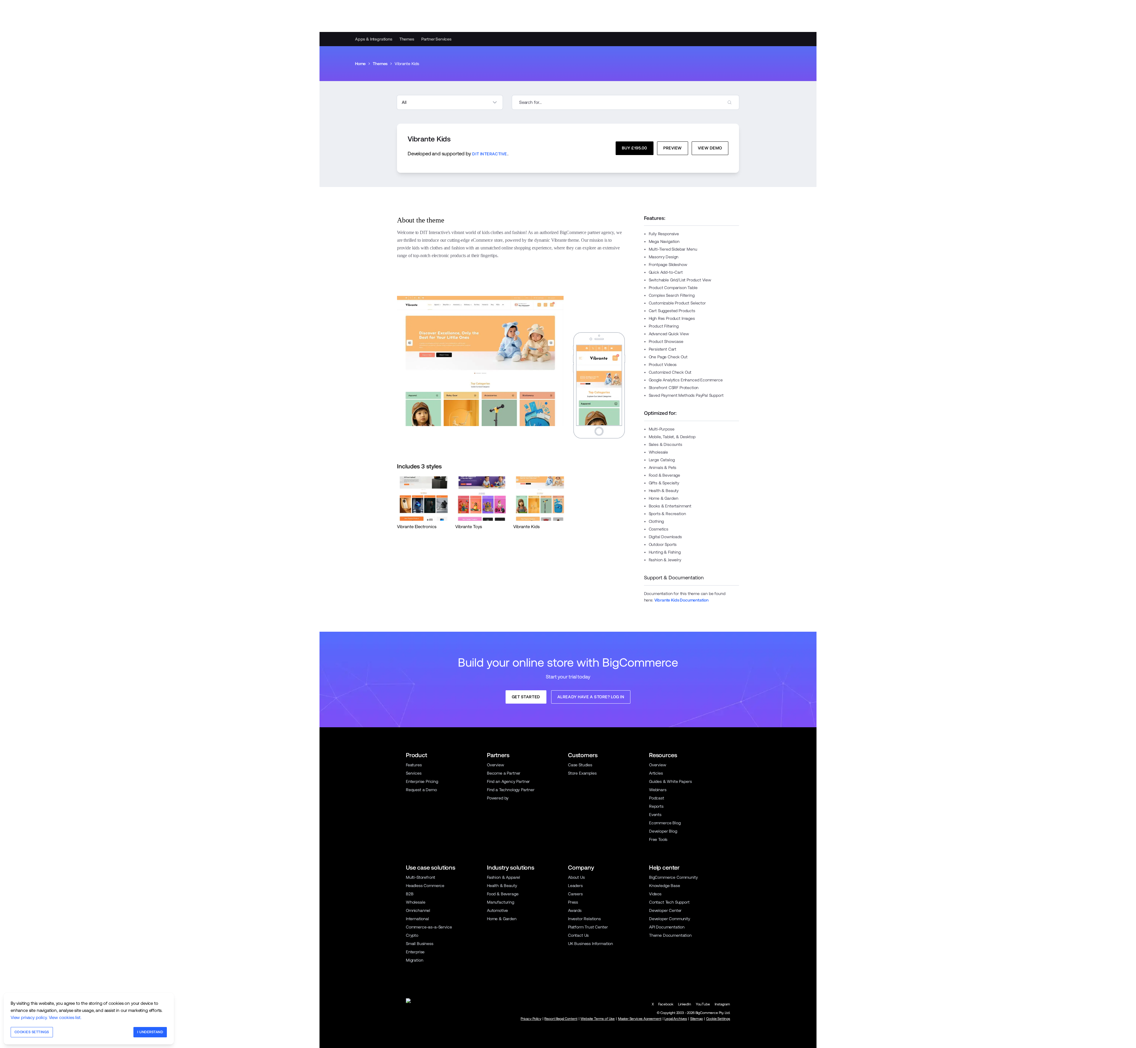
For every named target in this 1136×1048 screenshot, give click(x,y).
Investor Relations (584, 918)
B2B (410, 893)
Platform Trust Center (588, 927)
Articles (656, 773)
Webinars (658, 789)
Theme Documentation (670, 935)
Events (655, 814)
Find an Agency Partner (508, 781)
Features (414, 764)
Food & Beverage (502, 893)
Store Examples (582, 773)
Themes (406, 39)
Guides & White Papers (670, 781)
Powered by (498, 798)
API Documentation (667, 927)
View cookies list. (65, 1017)
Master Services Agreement (639, 1019)
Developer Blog (663, 831)
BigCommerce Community (673, 877)
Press (573, 902)
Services (414, 773)
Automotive (497, 910)
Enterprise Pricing (422, 781)
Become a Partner (503, 773)
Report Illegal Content (560, 1019)
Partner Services (436, 39)
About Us (576, 877)
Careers (575, 893)
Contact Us (578, 935)
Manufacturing (500, 902)
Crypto (412, 935)
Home (360, 63)
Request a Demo (421, 789)
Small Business (419, 943)
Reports (656, 806)
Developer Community (669, 918)
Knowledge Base (664, 885)
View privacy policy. (29, 1017)
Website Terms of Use (597, 1019)
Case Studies (580, 764)
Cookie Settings (718, 1019)
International (417, 918)
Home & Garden (502, 918)
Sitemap (696, 1019)
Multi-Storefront (420, 877)
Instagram (722, 1004)
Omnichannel (418, 910)
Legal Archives (675, 1019)
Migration (414, 960)
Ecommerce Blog (665, 822)
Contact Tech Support (669, 902)
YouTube (703, 1004)
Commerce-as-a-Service (429, 927)
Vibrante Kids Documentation (681, 600)
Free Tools (658, 839)
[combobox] (625, 102)
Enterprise (415, 951)
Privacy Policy (531, 1019)
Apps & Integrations (373, 39)
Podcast (656, 798)
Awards (575, 910)
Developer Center (665, 910)
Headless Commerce (425, 885)
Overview (495, 764)
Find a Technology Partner (511, 789)
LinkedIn (684, 1004)
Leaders (575, 885)
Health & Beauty (502, 885)
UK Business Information (590, 943)
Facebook (665, 1004)
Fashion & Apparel (503, 877)
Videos (655, 893)
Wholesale (415, 902)
